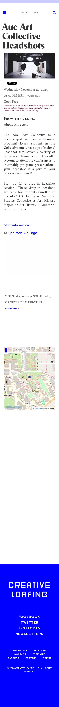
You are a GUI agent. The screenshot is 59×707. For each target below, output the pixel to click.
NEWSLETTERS (29, 634)
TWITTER (30, 623)
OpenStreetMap (40, 408)
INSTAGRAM (29, 628)
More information (16, 225)
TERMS (47, 658)
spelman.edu (12, 308)
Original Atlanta (30, 12)
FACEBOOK (29, 617)
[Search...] (54, 12)
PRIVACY (31, 658)
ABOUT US (40, 651)
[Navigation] (3, 12)
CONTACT (20, 654)
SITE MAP (39, 654)
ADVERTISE (20, 651)
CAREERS (13, 658)
